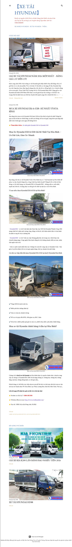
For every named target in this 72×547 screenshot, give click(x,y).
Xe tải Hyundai (35, 26)
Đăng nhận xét (18, 98)
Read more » (59, 97)
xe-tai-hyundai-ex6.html (19, 414)
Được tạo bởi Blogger (37, 536)
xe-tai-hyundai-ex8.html (33, 414)
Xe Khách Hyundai (22, 26)
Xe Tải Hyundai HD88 (21, 502)
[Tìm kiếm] (62, 5)
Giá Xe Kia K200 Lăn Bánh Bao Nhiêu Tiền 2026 (35, 460)
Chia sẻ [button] (11, 98)
